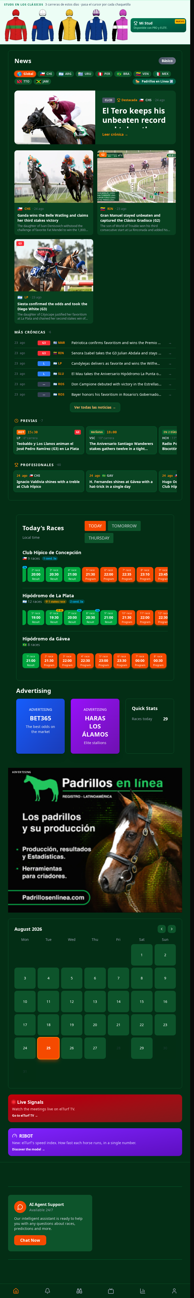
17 (25, 1024)
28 (118, 1048)
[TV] (111, 1291)
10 (25, 1001)
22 (142, 1024)
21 (118, 1024)
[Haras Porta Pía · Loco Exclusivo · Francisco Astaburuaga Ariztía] (123, 25)
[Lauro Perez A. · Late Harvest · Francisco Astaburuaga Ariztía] (96, 25)
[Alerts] (48, 1291)
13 (95, 1001)
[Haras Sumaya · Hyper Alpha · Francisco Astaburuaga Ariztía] (16, 25)
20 (95, 1024)
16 (165, 1001)
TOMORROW (124, 526)
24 (25, 1048)
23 (165, 1024)
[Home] (16, 1291)
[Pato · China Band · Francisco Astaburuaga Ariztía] (69, 25)
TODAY (95, 526)
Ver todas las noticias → (95, 407)
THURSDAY (99, 538)
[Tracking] (79, 1291)
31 (25, 1071)
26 (72, 1048)
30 (165, 1048)
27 (95, 1048)
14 (118, 1001)
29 (142, 1048)
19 (72, 1024)
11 (48, 1001)
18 (48, 1024)
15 (142, 1001)
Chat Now (30, 1240)
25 (48, 1048)
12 (72, 1001)
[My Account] (174, 1291)
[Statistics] (143, 1291)
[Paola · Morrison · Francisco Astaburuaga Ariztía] (43, 25)
